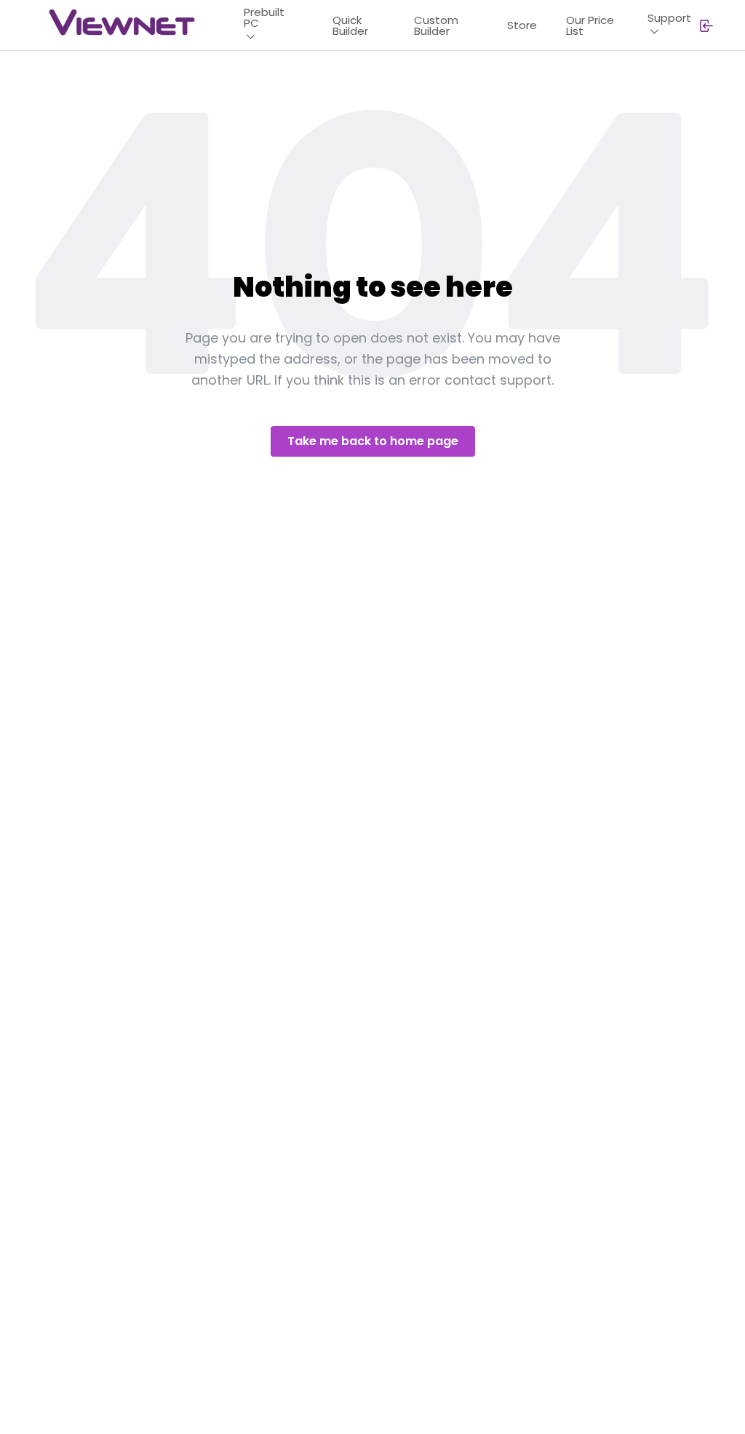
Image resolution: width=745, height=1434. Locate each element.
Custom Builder (436, 25)
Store (522, 25)
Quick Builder (350, 25)
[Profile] (706, 25)
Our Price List (590, 25)
